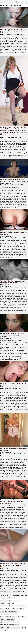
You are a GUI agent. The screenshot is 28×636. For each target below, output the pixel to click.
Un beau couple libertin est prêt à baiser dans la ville (13, 449)
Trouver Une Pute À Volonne (7, 598)
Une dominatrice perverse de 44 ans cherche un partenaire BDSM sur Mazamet (12, 565)
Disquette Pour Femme (20, 606)
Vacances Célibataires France (20, 595)
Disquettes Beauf (13, 611)
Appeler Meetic (4, 611)
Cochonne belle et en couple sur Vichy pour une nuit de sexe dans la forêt (13, 30)
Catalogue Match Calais (18, 608)
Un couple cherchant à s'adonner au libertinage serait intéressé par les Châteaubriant (12, 282)
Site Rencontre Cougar (5, 595)
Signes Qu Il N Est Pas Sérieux (7, 603)
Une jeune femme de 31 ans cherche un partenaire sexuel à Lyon (13, 384)
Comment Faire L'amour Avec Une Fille (9, 624)
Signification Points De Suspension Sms (10, 622)
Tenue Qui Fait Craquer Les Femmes (9, 614)
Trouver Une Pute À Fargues (7, 619)
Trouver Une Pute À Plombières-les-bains (10, 600)
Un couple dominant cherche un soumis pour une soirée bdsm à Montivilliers (13, 500)
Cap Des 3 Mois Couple (6, 608)
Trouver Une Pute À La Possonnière (9, 627)
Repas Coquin (3, 630)
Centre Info (3, 2)
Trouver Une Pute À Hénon (18, 616)
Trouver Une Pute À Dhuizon (7, 606)
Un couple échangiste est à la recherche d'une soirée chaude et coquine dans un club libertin (14, 335)
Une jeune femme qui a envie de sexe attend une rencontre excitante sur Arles (14, 180)
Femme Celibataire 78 (5, 616)
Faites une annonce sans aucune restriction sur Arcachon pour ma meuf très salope (13, 232)
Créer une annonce (22, 2)
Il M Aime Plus (22, 627)
